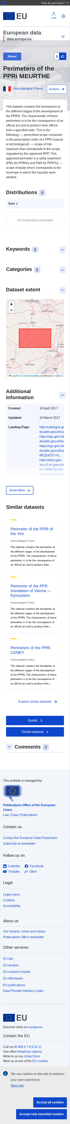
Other (33, 871)
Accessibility (11, 906)
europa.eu (35, 1027)
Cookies (9, 900)
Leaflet (15, 375)
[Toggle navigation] (62, 37)
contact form (31, 1056)
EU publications (14, 985)
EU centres (40, 1061)
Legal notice (11, 894)
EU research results (16, 971)
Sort (11, 203)
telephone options (29, 1051)
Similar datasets (33, 731)
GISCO (59, 375)
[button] (55, 2)
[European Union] (33, 1018)
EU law (8, 958)
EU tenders (11, 965)
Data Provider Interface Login (23, 990)
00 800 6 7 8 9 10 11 (28, 1047)
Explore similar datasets (38, 701)
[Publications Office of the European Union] (33, 792)
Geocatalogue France (28, 88)
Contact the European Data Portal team (30, 838)
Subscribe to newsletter (19, 843)
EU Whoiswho (13, 978)
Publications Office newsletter (23, 937)
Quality (33, 720)
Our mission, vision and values (24, 931)
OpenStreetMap (31, 375)
